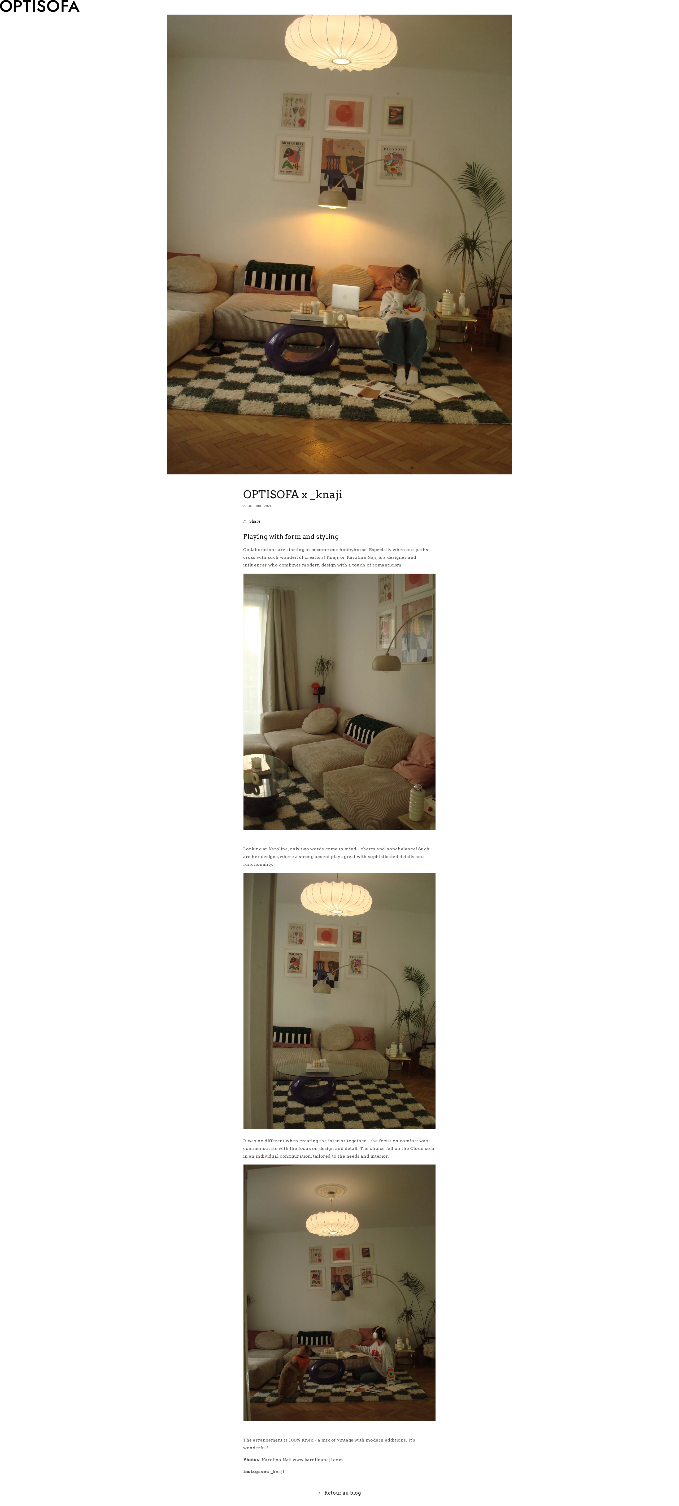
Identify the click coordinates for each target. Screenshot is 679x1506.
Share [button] (255, 521)
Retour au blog (342, 1493)
